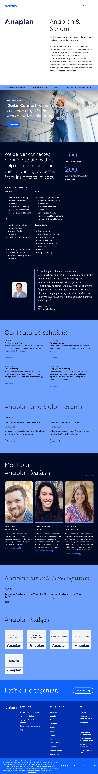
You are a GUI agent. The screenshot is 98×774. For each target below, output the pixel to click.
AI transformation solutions (30, 712)
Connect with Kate (72, 553)
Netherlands (54, 739)
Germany (53, 724)
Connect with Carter (42, 551)
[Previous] (87, 475)
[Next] (91, 475)
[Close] (95, 766)
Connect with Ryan (12, 548)
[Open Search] (84, 6)
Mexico (52, 735)
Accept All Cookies (79, 765)
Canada (53, 716)
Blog (21, 730)
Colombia (53, 720)
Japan (52, 731)
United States (55, 754)
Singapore (54, 746)
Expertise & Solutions (16, 87)
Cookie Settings (65, 765)
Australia (53, 712)
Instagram (84, 722)
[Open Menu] (91, 6)
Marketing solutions (27, 716)
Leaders (57, 87)
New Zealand (55, 743)
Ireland (52, 727)
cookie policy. (32, 772)
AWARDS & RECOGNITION (78, 87)
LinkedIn (83, 712)
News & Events (40, 87)
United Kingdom (56, 750)
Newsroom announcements (30, 726)
